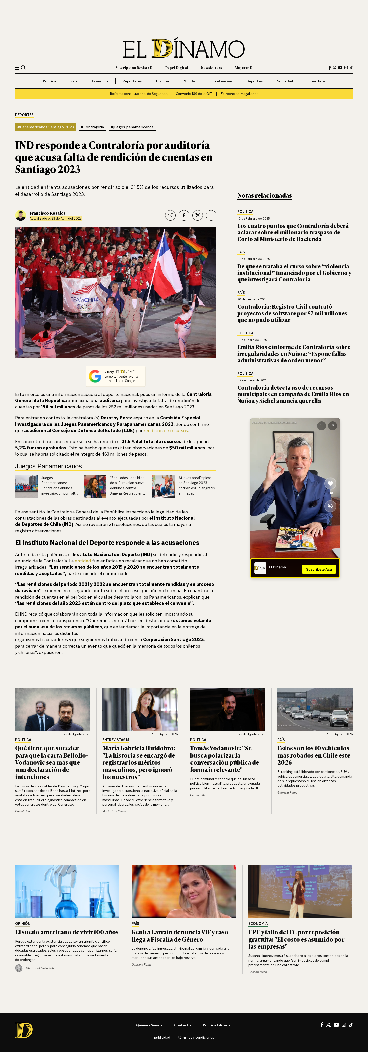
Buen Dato (316, 81)
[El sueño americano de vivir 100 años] (67, 891)
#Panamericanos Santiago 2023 (45, 126)
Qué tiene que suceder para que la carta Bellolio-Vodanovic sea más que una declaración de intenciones (51, 762)
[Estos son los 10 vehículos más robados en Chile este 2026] (315, 709)
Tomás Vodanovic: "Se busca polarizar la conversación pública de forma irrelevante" (224, 758)
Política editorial (217, 1025)
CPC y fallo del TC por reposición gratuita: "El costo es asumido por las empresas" (296, 939)
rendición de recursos (166, 430)
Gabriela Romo (287, 792)
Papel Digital (176, 67)
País (73, 81)
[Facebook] (330, 68)
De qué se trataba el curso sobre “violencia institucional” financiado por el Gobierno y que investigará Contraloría (294, 272)
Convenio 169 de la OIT (194, 93)
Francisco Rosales (47, 213)
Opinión (162, 81)
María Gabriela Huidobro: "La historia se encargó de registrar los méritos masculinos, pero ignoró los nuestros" (138, 762)
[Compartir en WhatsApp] (211, 215)
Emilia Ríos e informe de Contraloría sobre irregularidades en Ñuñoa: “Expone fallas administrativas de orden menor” (293, 353)
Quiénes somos (149, 1025)
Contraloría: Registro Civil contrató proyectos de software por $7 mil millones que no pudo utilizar (292, 313)
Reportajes (132, 81)
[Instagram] (346, 67)
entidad (82, 560)
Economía (100, 81)
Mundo (189, 81)
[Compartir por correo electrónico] (170, 215)
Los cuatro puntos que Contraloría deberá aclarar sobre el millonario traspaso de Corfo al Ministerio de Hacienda (293, 232)
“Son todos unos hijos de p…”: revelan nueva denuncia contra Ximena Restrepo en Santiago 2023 (127, 488)
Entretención (220, 81)
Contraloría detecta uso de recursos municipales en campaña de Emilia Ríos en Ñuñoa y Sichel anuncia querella (293, 394)
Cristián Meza (199, 795)
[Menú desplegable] (17, 68)
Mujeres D (243, 67)
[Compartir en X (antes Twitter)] (197, 215)
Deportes (254, 81)
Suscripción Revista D (133, 67)
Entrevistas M (115, 740)
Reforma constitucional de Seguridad (139, 93)
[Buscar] (23, 67)
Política (49, 81)
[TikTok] (351, 67)
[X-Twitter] (334, 67)
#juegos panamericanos (132, 126)
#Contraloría (92, 126)
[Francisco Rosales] (20, 215)
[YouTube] (340, 67)
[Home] (184, 47)
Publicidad (162, 1037)
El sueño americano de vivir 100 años (67, 931)
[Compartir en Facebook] (184, 215)
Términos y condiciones (196, 1037)
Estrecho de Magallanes (239, 93)
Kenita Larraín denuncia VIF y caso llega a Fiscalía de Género (180, 935)
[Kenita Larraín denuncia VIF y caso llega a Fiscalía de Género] (184, 891)
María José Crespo (114, 811)
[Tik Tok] (351, 1025)
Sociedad (285, 81)
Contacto (182, 1025)
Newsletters (211, 67)
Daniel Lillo (22, 811)
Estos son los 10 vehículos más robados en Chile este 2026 (313, 755)
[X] (328, 1025)
